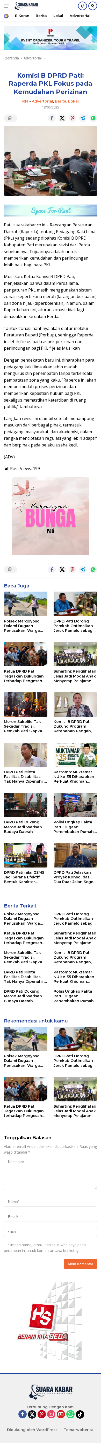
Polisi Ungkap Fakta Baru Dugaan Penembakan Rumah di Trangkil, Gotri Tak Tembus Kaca (74, 827)
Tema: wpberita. (79, 1429)
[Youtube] (61, 1414)
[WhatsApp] (70, 1414)
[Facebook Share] (52, 118)
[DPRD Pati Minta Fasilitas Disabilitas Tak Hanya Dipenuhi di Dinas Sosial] (25, 755)
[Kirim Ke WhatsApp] (93, 118)
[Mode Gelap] (82, 6)
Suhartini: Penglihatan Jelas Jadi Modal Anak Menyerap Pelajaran (75, 676)
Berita (60, 101)
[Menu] (7, 6)
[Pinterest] (42, 1414)
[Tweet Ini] (62, 118)
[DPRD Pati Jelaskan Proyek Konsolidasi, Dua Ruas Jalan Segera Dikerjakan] (75, 855)
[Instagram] (51, 1414)
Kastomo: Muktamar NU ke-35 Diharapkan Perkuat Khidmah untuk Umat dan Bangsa (74, 777)
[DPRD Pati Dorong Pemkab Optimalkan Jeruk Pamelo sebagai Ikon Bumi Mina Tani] (75, 604)
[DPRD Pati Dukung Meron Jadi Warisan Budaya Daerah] (25, 805)
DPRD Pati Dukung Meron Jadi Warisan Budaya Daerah (23, 827)
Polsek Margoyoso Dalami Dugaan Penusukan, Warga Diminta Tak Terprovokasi (22, 626)
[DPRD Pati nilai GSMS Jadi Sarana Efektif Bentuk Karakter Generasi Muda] (25, 855)
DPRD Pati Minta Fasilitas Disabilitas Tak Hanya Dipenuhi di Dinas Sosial (25, 777)
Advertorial (42, 101)
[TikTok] (80, 1414)
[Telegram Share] (83, 118)
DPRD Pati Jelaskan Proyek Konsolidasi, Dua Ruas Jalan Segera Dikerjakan (75, 877)
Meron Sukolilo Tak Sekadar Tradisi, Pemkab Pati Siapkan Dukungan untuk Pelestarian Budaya (24, 726)
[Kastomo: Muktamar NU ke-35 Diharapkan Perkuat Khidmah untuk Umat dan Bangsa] (75, 755)
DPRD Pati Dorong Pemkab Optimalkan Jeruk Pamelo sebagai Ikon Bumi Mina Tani (75, 626)
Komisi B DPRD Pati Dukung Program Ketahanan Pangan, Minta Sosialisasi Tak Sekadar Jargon (74, 726)
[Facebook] (22, 1414)
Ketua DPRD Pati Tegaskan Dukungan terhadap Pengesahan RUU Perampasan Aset (25, 676)
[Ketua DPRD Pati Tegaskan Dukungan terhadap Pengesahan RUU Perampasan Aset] (25, 654)
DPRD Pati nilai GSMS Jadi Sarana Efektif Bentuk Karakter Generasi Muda (24, 877)
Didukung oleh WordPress (32, 1429)
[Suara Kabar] (25, 6)
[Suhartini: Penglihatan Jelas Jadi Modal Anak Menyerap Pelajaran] (75, 654)
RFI (25, 101)
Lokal (73, 101)
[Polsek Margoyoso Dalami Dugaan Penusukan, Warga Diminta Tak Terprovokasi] (25, 604)
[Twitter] (32, 1414)
